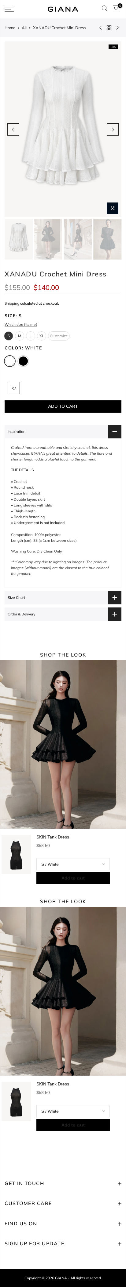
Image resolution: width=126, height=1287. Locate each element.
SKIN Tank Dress (52, 836)
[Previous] (13, 129)
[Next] (113, 129)
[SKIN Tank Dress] (16, 859)
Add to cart (73, 878)
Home (10, 27)
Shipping (12, 303)
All (24, 27)
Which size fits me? (21, 324)
